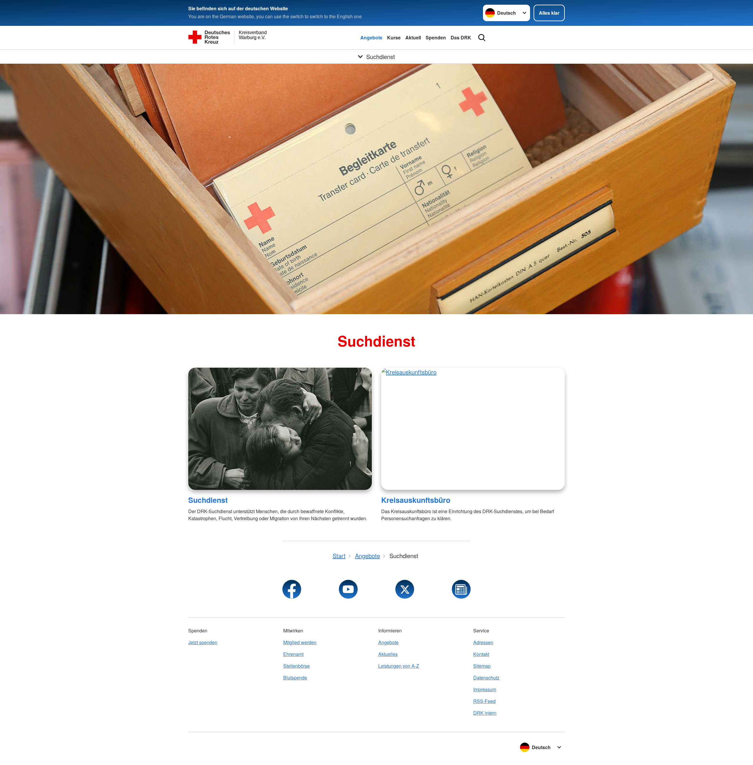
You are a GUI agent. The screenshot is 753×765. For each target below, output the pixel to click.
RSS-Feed (484, 701)
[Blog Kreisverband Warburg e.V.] (461, 589)
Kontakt (481, 654)
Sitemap (482, 665)
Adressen (483, 642)
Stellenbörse (296, 665)
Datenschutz (486, 677)
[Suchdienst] (280, 429)
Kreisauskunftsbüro (415, 500)
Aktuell (413, 37)
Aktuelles (388, 654)
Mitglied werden (299, 642)
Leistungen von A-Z (398, 665)
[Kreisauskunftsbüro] (473, 429)
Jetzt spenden (202, 642)
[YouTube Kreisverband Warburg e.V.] (348, 589)
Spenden (436, 37)
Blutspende (295, 677)
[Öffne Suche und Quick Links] (482, 37)
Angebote (371, 37)
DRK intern (485, 712)
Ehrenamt (293, 654)
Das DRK (461, 37)
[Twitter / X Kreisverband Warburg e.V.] (404, 589)
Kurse (394, 37)
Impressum (484, 689)
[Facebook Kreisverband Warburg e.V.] (291, 589)
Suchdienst (208, 500)
